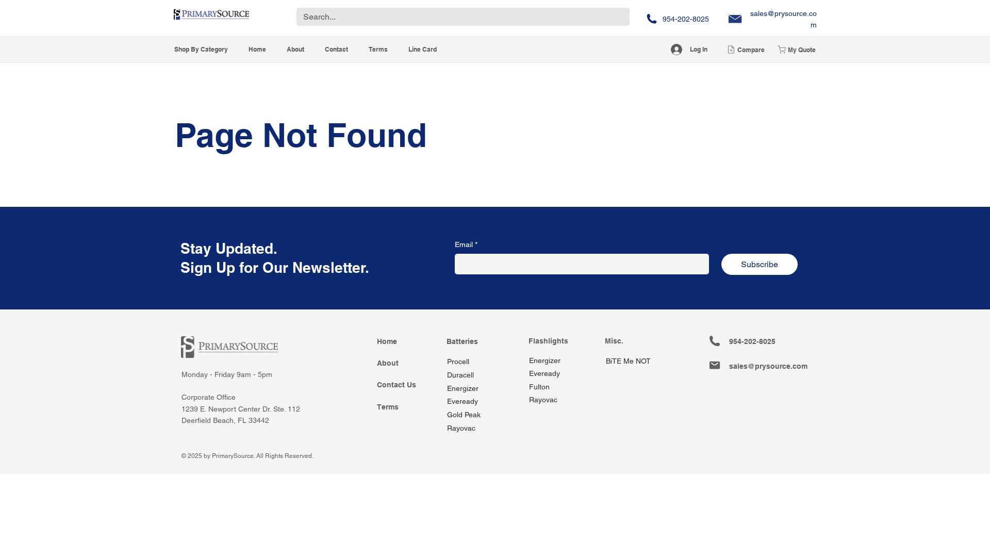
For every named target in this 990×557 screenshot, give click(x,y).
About (388, 363)
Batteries (462, 341)
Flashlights (548, 341)
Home (387, 341)
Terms (388, 407)
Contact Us (396, 385)
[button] (202, 49)
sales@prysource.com (768, 366)
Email (466, 244)
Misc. (614, 341)
